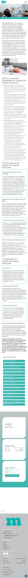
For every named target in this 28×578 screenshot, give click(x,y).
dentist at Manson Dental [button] (16, 188)
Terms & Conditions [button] (7, 569)
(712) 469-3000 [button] (12, 472)
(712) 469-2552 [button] (10, 471)
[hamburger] (26, 2)
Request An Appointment (12, 475)
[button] (19, 2)
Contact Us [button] (6, 548)
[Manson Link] (4, 2)
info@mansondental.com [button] (14, 469)
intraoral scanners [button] (10, 179)
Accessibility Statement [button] (8, 572)
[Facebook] (7, 554)
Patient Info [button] (6, 546)
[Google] (4, 554)
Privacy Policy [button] (6, 567)
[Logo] (14, 522)
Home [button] (3, 18)
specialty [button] (7, 18)
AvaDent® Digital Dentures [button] (14, 242)
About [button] (4, 544)
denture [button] (10, 223)
